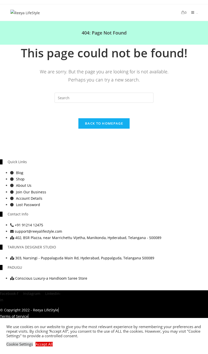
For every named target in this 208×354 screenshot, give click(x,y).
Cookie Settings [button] (19, 344)
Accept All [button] (44, 344)
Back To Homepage (104, 123)
